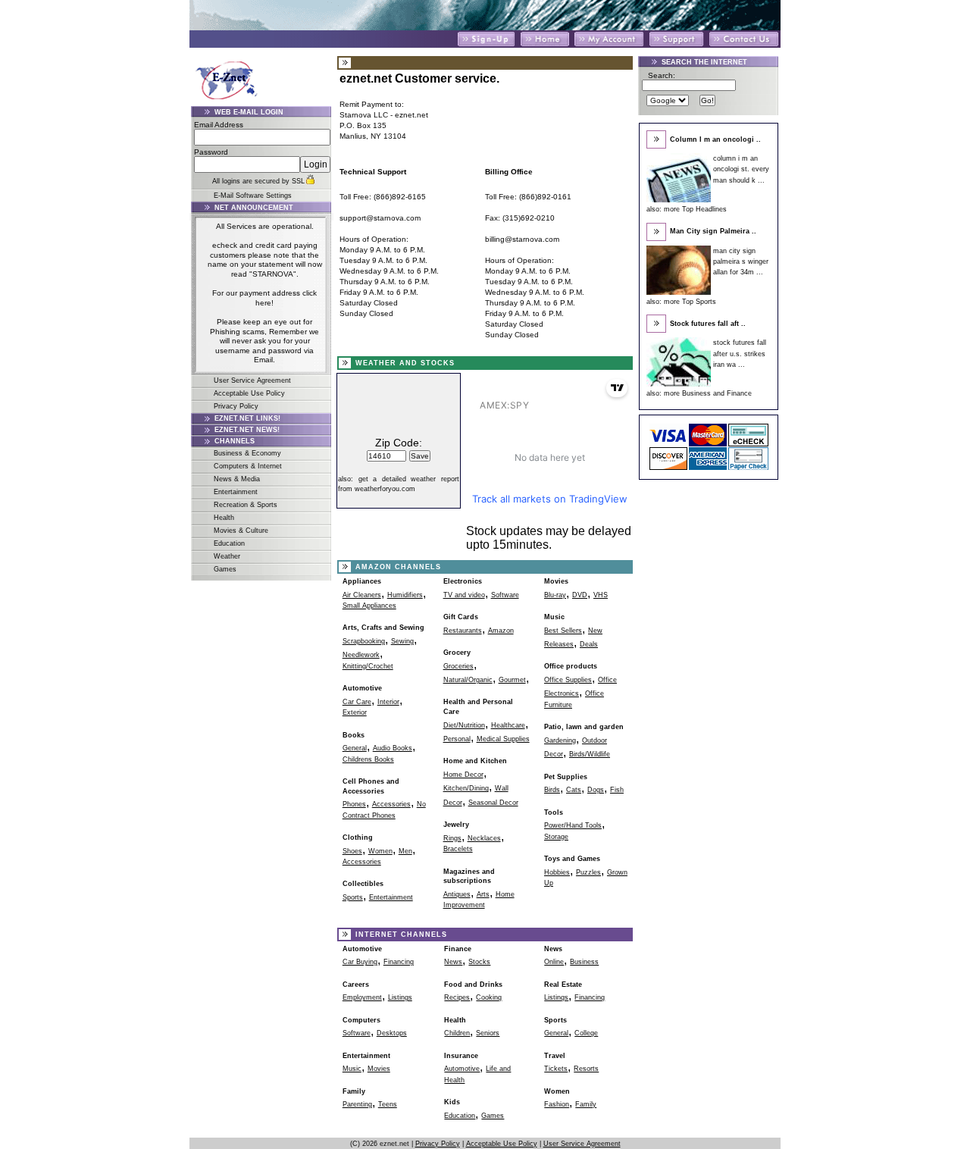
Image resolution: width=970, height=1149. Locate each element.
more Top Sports (690, 301)
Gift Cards (460, 617)
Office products (570, 666)
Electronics (462, 581)
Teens (387, 1104)
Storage (556, 837)
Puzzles (588, 872)
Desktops (392, 1033)
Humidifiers (405, 595)
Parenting (357, 1104)
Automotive (362, 688)
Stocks (479, 962)
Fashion (556, 1104)
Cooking (489, 997)
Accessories (391, 804)
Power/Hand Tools (573, 825)
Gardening (560, 740)
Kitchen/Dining (466, 788)
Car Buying (360, 962)
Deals (589, 644)
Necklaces (484, 838)
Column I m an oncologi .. (715, 139)
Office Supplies (568, 680)
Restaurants (462, 630)
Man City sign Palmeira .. (713, 231)
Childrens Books (368, 759)
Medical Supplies (503, 739)
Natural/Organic (468, 680)
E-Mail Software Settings (253, 195)
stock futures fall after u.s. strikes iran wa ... (739, 353)
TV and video (464, 595)
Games (225, 569)
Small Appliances (369, 605)
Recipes (457, 997)
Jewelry (456, 824)
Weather (227, 556)
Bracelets (458, 849)
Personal (457, 739)
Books (354, 735)
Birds (552, 790)
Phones (354, 804)
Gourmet (512, 680)
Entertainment (236, 492)
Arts (483, 894)
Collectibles (363, 884)
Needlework (361, 655)
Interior (388, 702)
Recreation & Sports (245, 505)
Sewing (402, 641)
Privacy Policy (236, 406)
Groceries (458, 666)
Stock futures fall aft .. (708, 323)
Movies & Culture (241, 530)
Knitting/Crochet (368, 666)
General (355, 748)
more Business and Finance (708, 393)
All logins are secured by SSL (258, 181)
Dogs (595, 790)
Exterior (355, 712)
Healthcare (508, 725)
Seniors (487, 1033)
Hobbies (557, 872)
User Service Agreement (252, 380)
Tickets (556, 1068)
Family (585, 1104)
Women (380, 851)
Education (229, 543)
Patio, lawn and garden (584, 727)
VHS (600, 595)
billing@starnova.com (522, 239)
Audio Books (392, 748)
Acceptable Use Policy (249, 393)
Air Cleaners (362, 595)
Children (457, 1033)
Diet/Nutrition (464, 725)
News (453, 962)
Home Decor (463, 774)
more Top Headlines (695, 209)
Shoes (352, 851)
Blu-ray (555, 595)
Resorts (586, 1068)
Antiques (457, 894)
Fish (617, 790)
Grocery (457, 652)
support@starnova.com (380, 218)
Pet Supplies (565, 777)
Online (554, 962)
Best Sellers (563, 630)
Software (505, 595)
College (586, 1033)
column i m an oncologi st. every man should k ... (741, 169)
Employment (362, 997)
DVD (579, 595)
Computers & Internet (248, 466)
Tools (553, 812)
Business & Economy (247, 453)
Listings (400, 997)
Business (584, 962)
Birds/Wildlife (589, 754)
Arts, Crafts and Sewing (383, 627)
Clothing (358, 837)
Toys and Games (572, 859)
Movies (556, 581)
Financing (398, 962)
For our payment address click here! (264, 298)
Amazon (501, 630)
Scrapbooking (364, 641)
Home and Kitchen (475, 761)
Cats (573, 790)
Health (224, 517)
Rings (452, 838)
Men (405, 851)
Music (554, 617)
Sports (353, 897)
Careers (356, 984)
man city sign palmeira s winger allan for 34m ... (740, 262)
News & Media (237, 479)
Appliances (362, 581)
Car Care (357, 702)
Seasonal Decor (493, 802)
